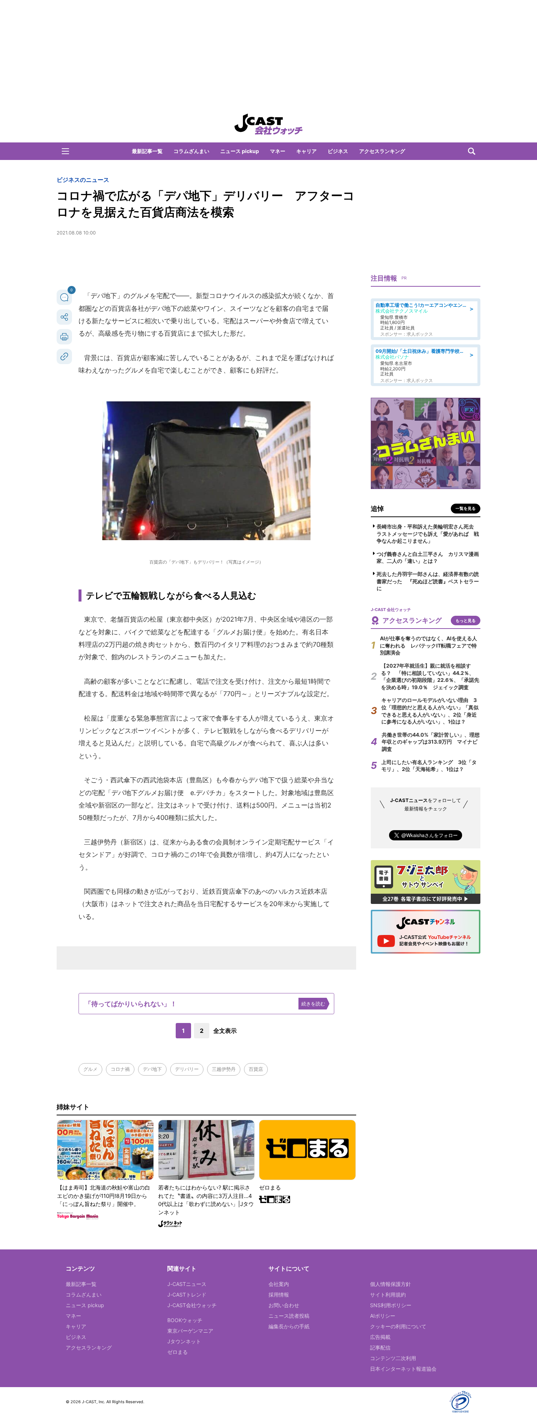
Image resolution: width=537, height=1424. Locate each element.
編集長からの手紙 (288, 1326)
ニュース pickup (239, 151)
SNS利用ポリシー (390, 1305)
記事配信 (380, 1347)
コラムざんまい (191, 151)
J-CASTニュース (186, 1284)
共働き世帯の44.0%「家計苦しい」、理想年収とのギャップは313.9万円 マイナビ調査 (431, 742)
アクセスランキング (382, 151)
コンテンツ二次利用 (393, 1358)
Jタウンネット (184, 1341)
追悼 (377, 508)
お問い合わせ (283, 1305)
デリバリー (187, 1069)
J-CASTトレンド (186, 1294)
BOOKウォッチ (184, 1320)
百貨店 (256, 1069)
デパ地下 (152, 1069)
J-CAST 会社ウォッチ (268, 124)
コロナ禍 (120, 1069)
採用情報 (278, 1294)
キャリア (306, 151)
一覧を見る (466, 508)
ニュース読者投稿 (288, 1316)
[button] (65, 151)
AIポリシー (382, 1316)
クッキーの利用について (398, 1326)
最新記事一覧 (147, 151)
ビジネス (338, 151)
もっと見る (466, 620)
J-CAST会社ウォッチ (192, 1305)
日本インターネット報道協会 (403, 1369)
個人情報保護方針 (390, 1284)
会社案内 (278, 1284)
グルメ (90, 1069)
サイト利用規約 (388, 1294)
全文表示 (225, 1030)
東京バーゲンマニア (190, 1331)
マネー (277, 151)
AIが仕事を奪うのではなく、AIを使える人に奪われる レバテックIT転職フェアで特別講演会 (428, 645)
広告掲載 (380, 1337)
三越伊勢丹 (224, 1069)
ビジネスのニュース (83, 179)
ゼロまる (177, 1352)
